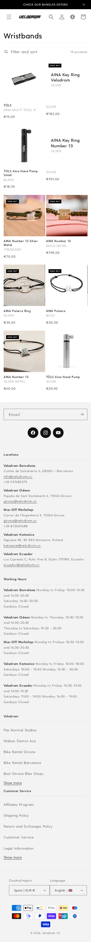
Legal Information (18, 848)
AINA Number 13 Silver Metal (21, 243)
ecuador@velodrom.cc (22, 565)
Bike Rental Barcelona (22, 762)
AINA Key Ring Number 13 (65, 142)
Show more (13, 782)
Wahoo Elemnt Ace (20, 741)
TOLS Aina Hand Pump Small (21, 173)
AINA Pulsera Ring (17, 311)
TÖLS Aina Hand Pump (63, 377)
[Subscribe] (81, 414)
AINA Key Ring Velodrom (65, 77)
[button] (9, 17)
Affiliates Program (19, 804)
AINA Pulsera (56, 311)
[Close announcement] (83, 4)
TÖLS (7, 105)
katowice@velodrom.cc (22, 545)
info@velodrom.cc (18, 476)
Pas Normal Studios (20, 730)
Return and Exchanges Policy (28, 826)
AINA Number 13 (58, 241)
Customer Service (19, 837)
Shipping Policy (16, 815)
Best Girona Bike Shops (23, 773)
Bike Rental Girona (19, 751)
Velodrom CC (51, 933)
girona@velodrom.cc (20, 501)
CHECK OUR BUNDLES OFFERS (45, 4)
